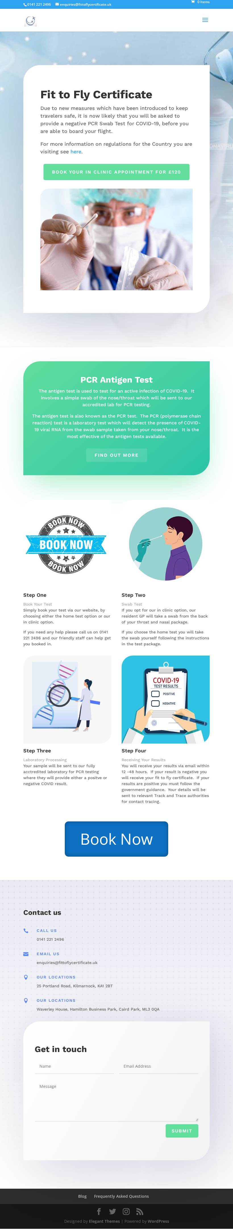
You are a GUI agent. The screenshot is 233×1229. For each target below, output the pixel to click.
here (75, 152)
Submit (182, 1131)
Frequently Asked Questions (121, 1196)
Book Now (116, 838)
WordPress (158, 1221)
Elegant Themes (104, 1221)
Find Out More (117, 455)
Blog (82, 1196)
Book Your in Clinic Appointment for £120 (116, 172)
